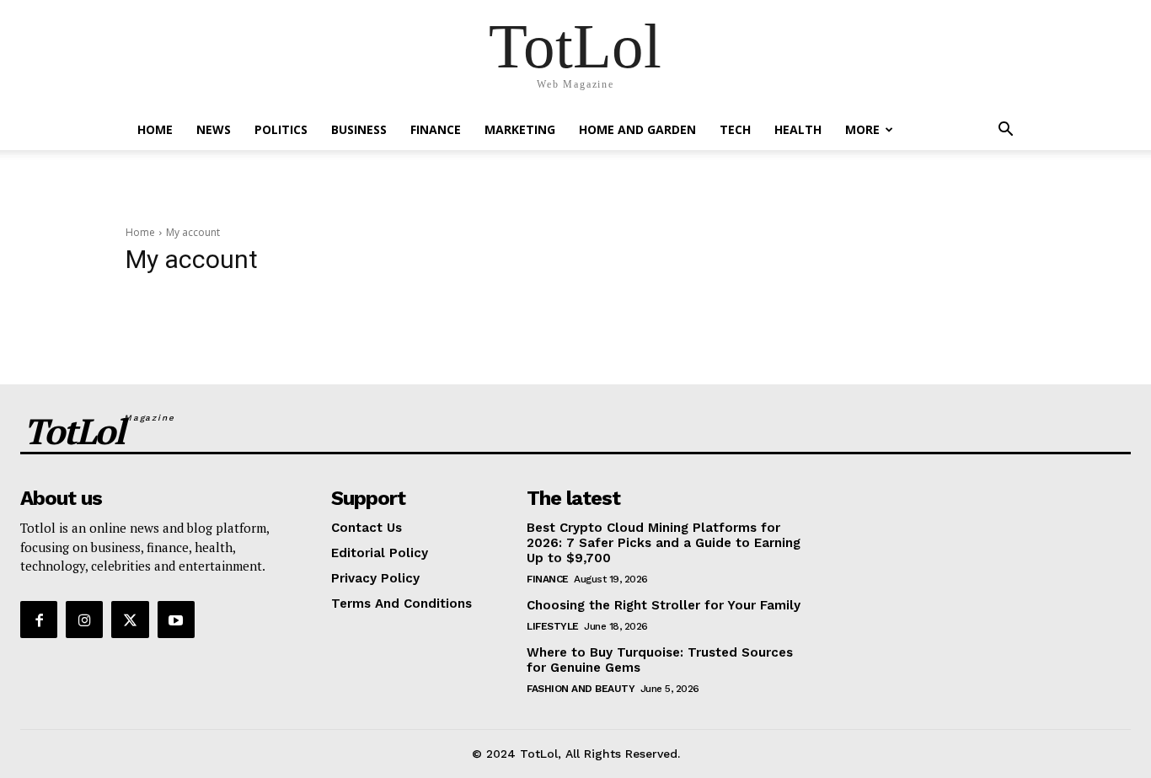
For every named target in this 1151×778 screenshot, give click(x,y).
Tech (735, 129)
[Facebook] (38, 619)
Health (798, 129)
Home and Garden (637, 129)
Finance (435, 129)
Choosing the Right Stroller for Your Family (663, 605)
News (213, 129)
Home (155, 129)
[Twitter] (129, 619)
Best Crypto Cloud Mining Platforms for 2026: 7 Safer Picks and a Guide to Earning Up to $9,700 (663, 543)
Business (359, 129)
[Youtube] (176, 619)
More (862, 129)
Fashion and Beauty (580, 689)
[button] (1005, 131)
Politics (281, 129)
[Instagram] (84, 619)
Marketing (519, 129)
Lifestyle (553, 626)
